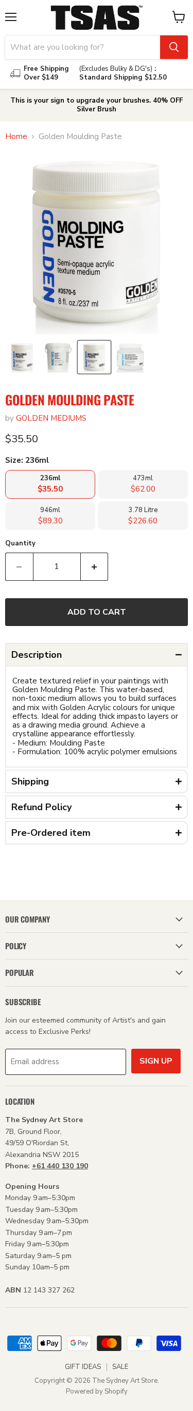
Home (16, 136)
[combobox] (82, 47)
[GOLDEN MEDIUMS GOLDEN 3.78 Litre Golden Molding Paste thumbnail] (58, 357)
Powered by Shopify (97, 1391)
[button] (96, 655)
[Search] (174, 47)
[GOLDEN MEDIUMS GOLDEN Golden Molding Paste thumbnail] (22, 357)
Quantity (20, 543)
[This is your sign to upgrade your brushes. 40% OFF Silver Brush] (96, 105)
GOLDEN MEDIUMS (51, 418)
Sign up (155, 1061)
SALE (120, 1366)
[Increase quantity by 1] (95, 566)
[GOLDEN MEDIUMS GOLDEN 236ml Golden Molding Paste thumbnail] (94, 357)
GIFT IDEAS (83, 1366)
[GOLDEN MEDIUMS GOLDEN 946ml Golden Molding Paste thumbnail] (130, 357)
